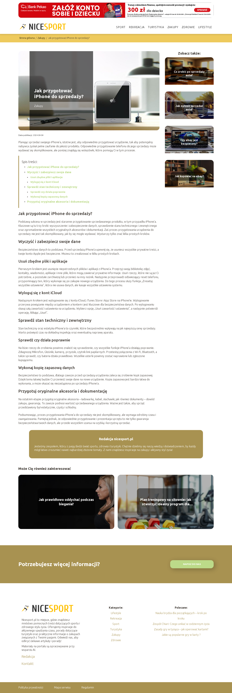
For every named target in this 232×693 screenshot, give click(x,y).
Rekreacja (136, 27)
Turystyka (156, 27)
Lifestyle (205, 27)
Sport (121, 27)
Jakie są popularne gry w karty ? (181, 634)
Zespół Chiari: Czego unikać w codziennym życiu (181, 623)
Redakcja (28, 656)
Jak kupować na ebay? (189, 176)
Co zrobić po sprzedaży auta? (189, 73)
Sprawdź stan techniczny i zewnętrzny (52, 186)
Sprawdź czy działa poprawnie (47, 192)
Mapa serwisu (62, 687)
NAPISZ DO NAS (192, 564)
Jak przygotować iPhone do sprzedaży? (53, 166)
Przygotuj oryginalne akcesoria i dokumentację (58, 201)
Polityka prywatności (30, 687)
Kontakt (28, 664)
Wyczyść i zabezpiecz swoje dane (49, 172)
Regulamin (87, 687)
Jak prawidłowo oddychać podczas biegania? (66, 502)
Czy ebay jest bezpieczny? (189, 142)
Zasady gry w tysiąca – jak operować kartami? (181, 629)
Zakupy (172, 27)
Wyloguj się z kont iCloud (44, 182)
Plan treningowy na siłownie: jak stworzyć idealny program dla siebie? (165, 502)
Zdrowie (188, 27)
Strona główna (27, 38)
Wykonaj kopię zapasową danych (49, 196)
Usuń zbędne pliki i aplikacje (46, 177)
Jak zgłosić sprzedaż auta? (189, 107)
